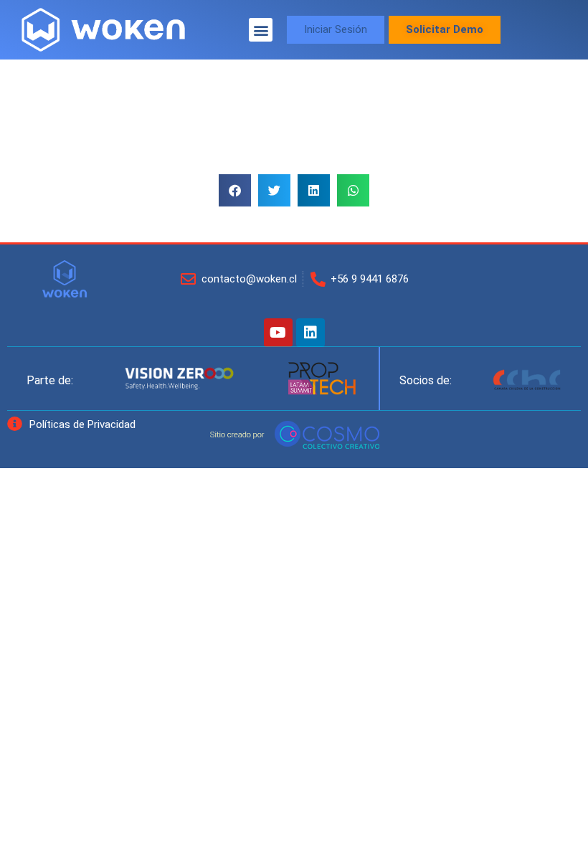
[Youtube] (278, 332)
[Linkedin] (310, 332)
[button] (260, 30)
